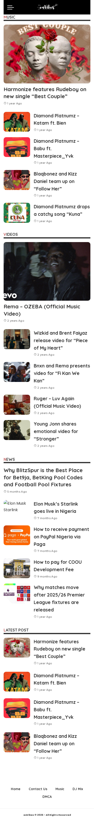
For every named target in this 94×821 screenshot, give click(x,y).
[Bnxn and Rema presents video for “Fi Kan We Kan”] (17, 372)
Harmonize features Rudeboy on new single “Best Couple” (45, 93)
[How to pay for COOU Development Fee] (17, 568)
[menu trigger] (11, 7)
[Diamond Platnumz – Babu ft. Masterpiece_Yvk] (17, 147)
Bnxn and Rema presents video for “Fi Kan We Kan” (62, 373)
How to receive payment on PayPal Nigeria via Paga (61, 536)
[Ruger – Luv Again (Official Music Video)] (17, 405)
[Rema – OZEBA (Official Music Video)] (47, 271)
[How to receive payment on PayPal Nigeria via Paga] (17, 535)
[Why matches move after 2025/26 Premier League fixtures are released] (17, 594)
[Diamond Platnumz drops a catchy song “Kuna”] (17, 213)
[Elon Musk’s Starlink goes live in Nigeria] (17, 510)
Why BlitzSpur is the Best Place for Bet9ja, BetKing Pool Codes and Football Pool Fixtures (43, 477)
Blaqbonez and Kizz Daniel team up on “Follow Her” (55, 181)
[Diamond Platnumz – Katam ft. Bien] (17, 122)
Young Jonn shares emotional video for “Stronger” (56, 431)
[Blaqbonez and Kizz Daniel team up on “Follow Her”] (17, 180)
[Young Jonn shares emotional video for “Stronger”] (17, 430)
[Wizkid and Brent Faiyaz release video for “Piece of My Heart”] (17, 339)
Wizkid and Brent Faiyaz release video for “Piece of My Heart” (61, 340)
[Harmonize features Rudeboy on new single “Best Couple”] (47, 54)
